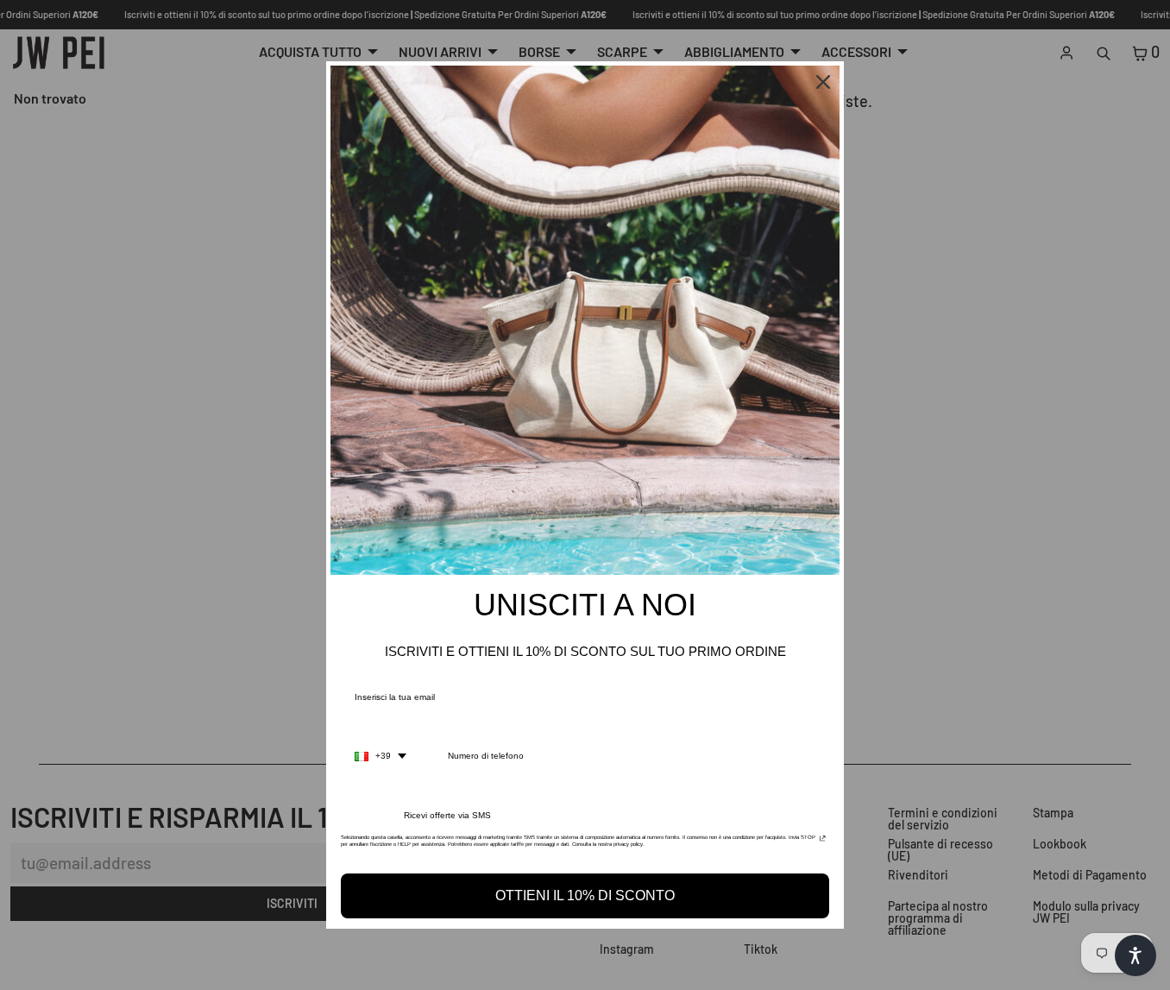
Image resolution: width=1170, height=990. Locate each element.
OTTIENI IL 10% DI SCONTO (585, 895)
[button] (1135, 955)
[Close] (823, 82)
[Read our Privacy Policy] (822, 842)
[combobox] (380, 756)
